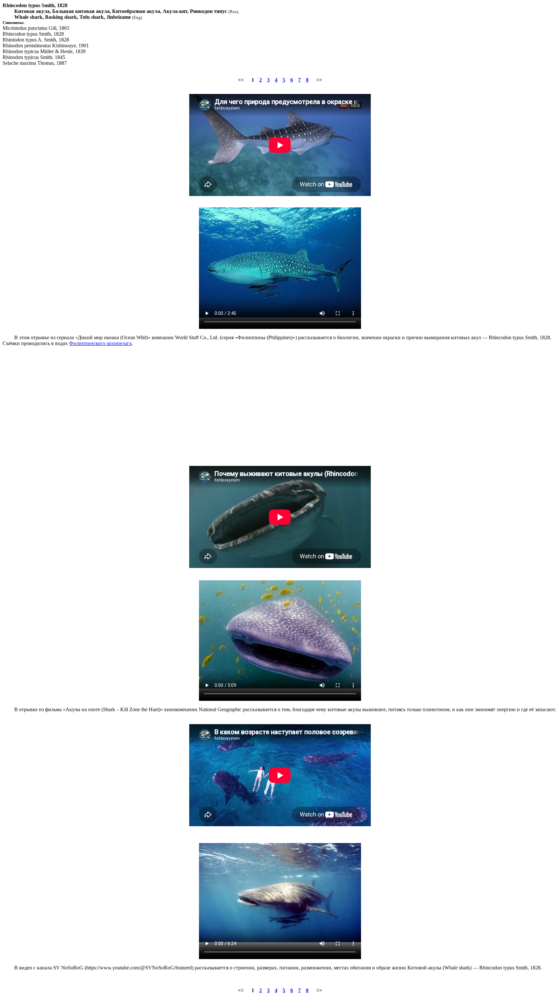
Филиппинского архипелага (100, 343)
